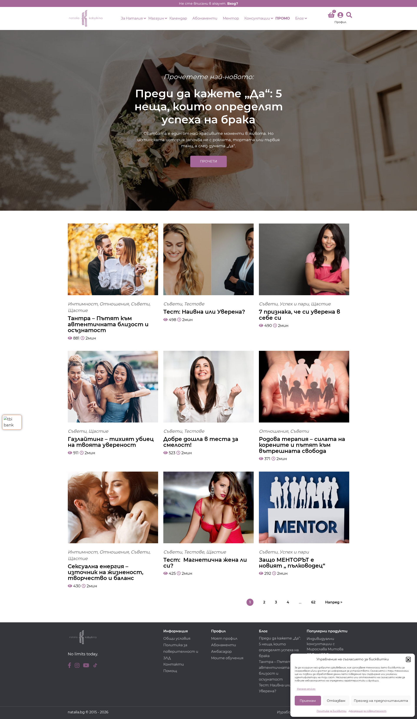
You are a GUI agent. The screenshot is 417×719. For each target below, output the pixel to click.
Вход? (232, 3)
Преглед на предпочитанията (381, 701)
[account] (340, 18)
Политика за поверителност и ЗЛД (180, 651)
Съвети (140, 303)
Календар (178, 18)
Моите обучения (227, 658)
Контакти (173, 664)
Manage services (306, 689)
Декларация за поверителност (367, 711)
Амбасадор (221, 651)
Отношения (114, 303)
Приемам (308, 701)
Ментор (231, 18)
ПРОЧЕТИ (208, 161)
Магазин (156, 18)
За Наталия (132, 18)
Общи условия (176, 638)
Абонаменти (204, 18)
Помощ (170, 671)
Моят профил (224, 638)
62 (313, 602)
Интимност (83, 303)
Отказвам (336, 701)
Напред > (333, 602)
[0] (331, 15)
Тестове (194, 303)
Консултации (257, 18)
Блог (299, 18)
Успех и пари (294, 303)
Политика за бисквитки (331, 711)
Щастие (78, 310)
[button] (408, 659)
